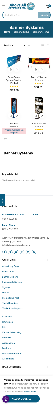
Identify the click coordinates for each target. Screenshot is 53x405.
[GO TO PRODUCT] (10, 69)
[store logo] (21, 6)
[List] (42, 45)
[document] (26, 390)
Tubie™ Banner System (39, 125)
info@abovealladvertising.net (16, 245)
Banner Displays (22, 32)
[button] (16, 69)
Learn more (30, 391)
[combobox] (26, 15)
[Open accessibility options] (5, 399)
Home (7, 32)
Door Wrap (14, 123)
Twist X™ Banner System (39, 78)
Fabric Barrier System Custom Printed (14, 80)
